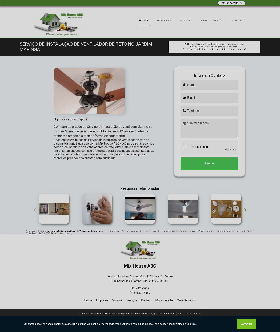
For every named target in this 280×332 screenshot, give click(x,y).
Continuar (246, 323)
